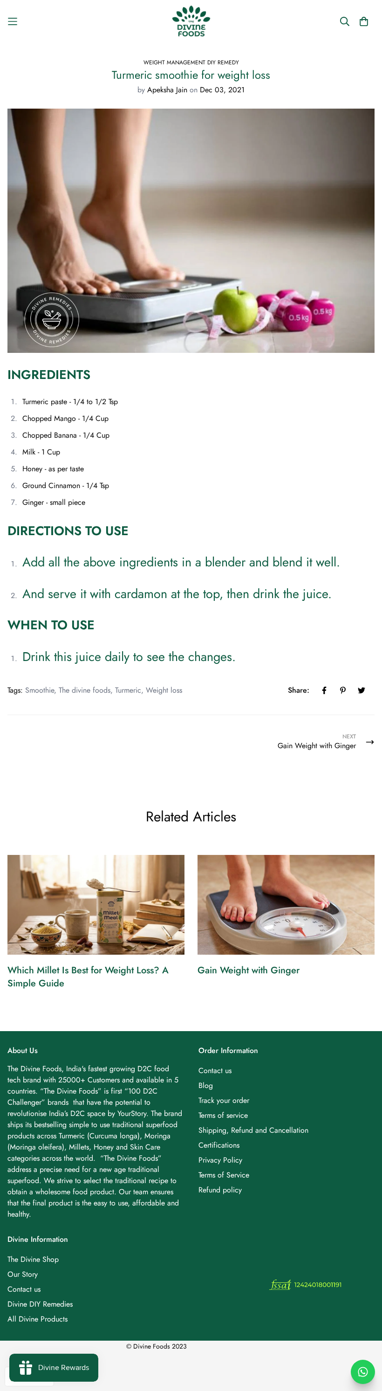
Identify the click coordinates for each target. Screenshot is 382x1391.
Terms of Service (223, 1175)
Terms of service (223, 1115)
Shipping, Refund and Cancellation (253, 1130)
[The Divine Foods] (191, 21)
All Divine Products (37, 1319)
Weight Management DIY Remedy (191, 62)
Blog (205, 1085)
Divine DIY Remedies (40, 1304)
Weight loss (164, 690)
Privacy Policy (220, 1160)
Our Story (22, 1274)
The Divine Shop (33, 1259)
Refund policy (220, 1189)
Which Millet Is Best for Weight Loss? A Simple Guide (88, 977)
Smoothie (39, 690)
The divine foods (84, 690)
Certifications (218, 1145)
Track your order (223, 1100)
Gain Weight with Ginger (249, 970)
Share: (298, 690)
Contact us (215, 1070)
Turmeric (128, 690)
